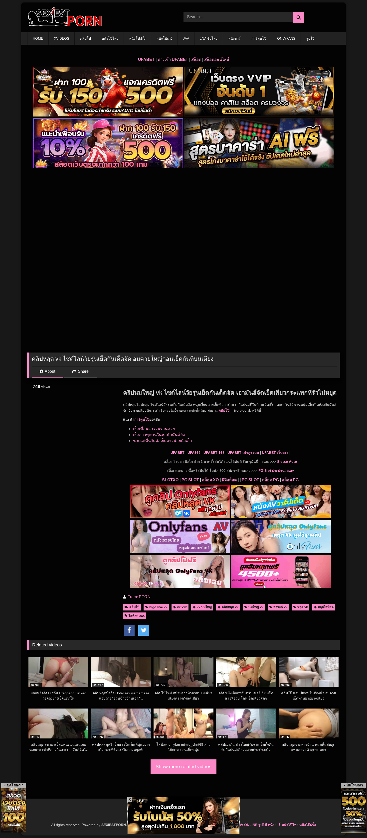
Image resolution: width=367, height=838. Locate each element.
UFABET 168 (213, 453)
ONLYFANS (286, 38)
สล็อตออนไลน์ (216, 59)
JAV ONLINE (247, 825)
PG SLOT (190, 480)
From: (133, 597)
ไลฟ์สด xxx (137, 615)
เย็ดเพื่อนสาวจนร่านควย (154, 429)
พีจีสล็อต (229, 480)
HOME (38, 38)
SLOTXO (170, 480)
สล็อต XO (210, 480)
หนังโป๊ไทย (110, 38)
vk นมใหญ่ (204, 607)
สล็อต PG (270, 480)
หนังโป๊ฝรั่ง (137, 38)
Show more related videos (183, 766)
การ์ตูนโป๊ (258, 38)
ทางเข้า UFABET (173, 59)
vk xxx (182, 607)
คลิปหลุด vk (230, 607)
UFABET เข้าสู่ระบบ (243, 453)
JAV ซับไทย (208, 38)
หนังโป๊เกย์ (164, 38)
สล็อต (196, 59)
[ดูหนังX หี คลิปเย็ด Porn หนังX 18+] (64, 17)
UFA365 (193, 453)
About (49, 371)
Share (83, 371)
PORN (145, 597)
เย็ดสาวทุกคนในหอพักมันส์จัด (159, 435)
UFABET (146, 59)
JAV (186, 38)
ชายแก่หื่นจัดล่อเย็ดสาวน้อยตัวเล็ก (162, 441)
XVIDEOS (61, 38)
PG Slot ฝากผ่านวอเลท (276, 471)
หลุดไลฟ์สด (326, 607)
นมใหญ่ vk (255, 607)
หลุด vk (302, 607)
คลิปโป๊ (85, 38)
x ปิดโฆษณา (13, 785)
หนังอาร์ (234, 38)
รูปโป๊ (310, 38)
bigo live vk (158, 607)
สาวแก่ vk (280, 607)
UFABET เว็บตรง (275, 453)
